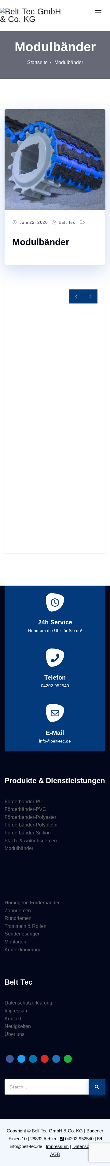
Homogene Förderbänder (32, 902)
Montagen (15, 941)
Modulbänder (68, 62)
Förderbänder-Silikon (28, 832)
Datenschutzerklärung (28, 1002)
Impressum (16, 1010)
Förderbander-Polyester (30, 817)
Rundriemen (18, 918)
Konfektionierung (23, 949)
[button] (90, 296)
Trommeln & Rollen (25, 926)
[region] (55, 416)
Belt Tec (67, 222)
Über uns (14, 1034)
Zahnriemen (18, 910)
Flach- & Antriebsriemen (31, 840)
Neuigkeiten (18, 1026)
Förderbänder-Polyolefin (31, 824)
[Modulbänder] (55, 159)
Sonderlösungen (23, 933)
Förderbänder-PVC (25, 809)
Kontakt (13, 1018)
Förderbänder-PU (24, 801)
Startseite (37, 62)
